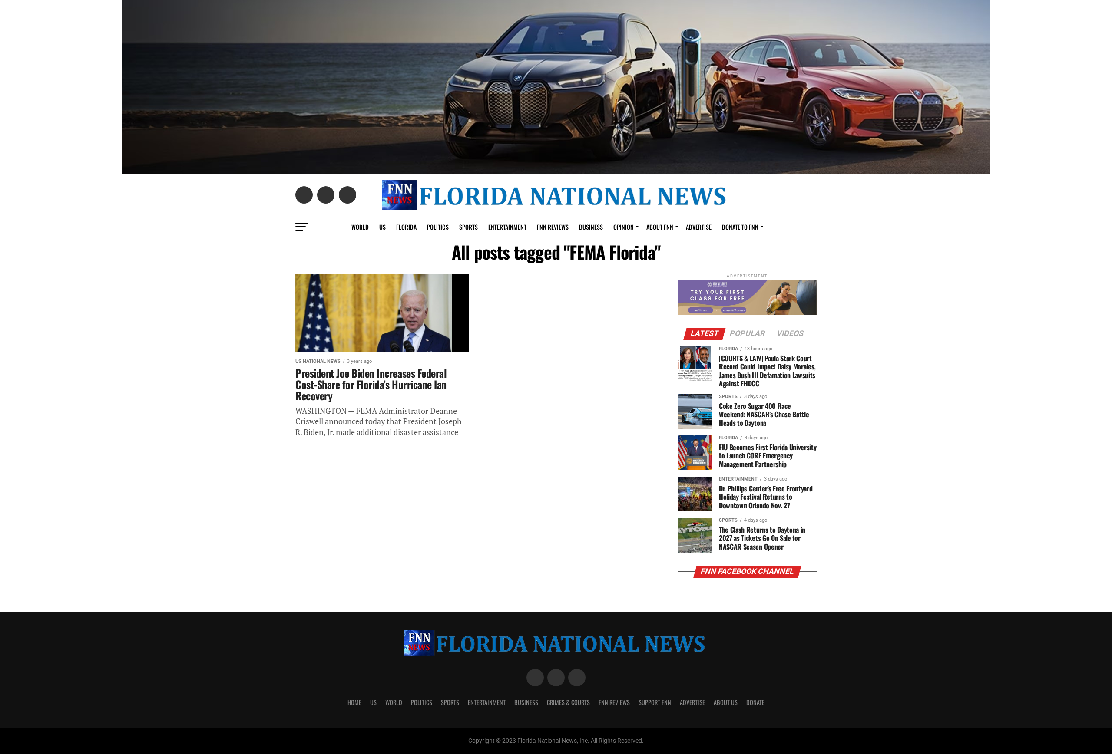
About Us (726, 702)
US (382, 226)
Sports (468, 226)
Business (591, 226)
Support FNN (655, 702)
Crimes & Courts (568, 702)
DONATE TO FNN (740, 226)
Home (354, 702)
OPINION (623, 226)
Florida (406, 226)
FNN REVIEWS (553, 226)
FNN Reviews (614, 702)
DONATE (755, 702)
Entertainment (507, 226)
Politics (438, 226)
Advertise (699, 226)
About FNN (659, 226)
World (360, 226)
